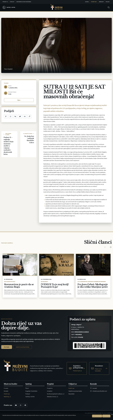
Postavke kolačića (98, 416)
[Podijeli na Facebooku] (6, 116)
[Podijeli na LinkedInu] (15, 116)
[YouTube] (16, 405)
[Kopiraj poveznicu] (29, 116)
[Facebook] (25, 405)
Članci (27, 388)
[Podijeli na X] (20, 116)
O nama (87, 1)
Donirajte (6, 347)
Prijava (108, 1)
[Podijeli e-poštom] (25, 116)
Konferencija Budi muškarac (23, 1)
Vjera (18, 100)
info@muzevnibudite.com (99, 391)
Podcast (12, 1)
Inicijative (49, 391)
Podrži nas (94, 1)
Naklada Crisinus (52, 397)
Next (110, 247)
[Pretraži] (108, 7)
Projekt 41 (5, 1)
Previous (105, 247)
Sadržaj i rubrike (30, 397)
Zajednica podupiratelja (22, 347)
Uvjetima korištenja (72, 415)
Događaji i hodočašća (31, 391)
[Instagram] (21, 405)
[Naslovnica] (56, 7)
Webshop (101, 1)
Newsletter (71, 394)
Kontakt (6, 391)
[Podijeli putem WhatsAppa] (10, 116)
